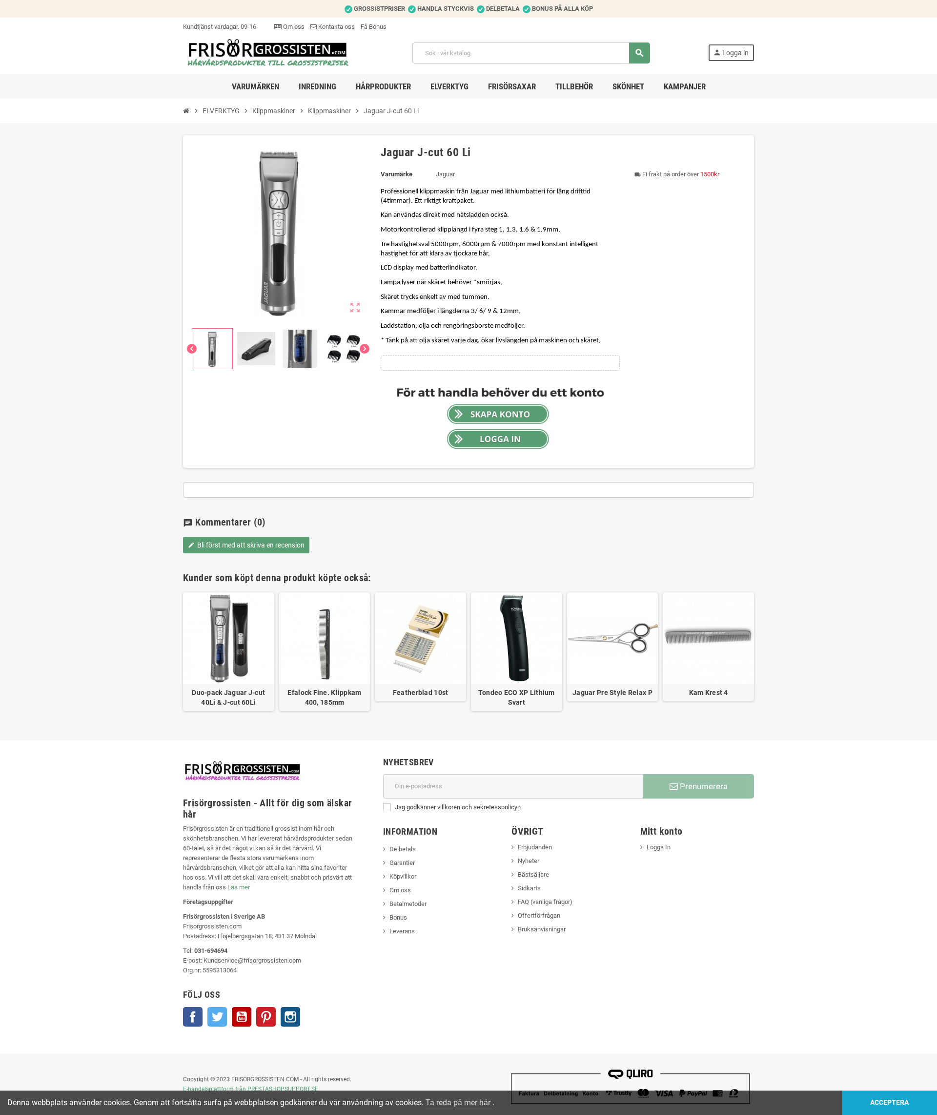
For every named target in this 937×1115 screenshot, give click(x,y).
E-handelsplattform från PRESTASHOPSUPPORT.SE (250, 1089)
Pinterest (266, 1017)
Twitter (217, 1017)
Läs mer (238, 887)
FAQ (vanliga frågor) (545, 901)
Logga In (659, 847)
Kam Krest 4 (708, 692)
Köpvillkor (402, 876)
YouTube (241, 1017)
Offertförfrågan (539, 915)
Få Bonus (374, 26)
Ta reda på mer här (459, 1102)
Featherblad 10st (420, 692)
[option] (229, 651)
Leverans (402, 931)
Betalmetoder (408, 903)
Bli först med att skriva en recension (246, 545)
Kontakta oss (336, 26)
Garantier (402, 862)
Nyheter (528, 860)
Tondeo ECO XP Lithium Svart (516, 697)
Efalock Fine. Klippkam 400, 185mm (324, 697)
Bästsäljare (533, 874)
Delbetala (402, 849)
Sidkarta (529, 888)
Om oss (293, 26)
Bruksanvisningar (542, 929)
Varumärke (396, 174)
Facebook (193, 1017)
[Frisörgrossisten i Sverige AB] (268, 52)
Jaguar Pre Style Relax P (612, 692)
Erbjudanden (535, 847)
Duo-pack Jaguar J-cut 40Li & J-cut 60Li (228, 697)
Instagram (290, 1017)
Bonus (398, 917)
